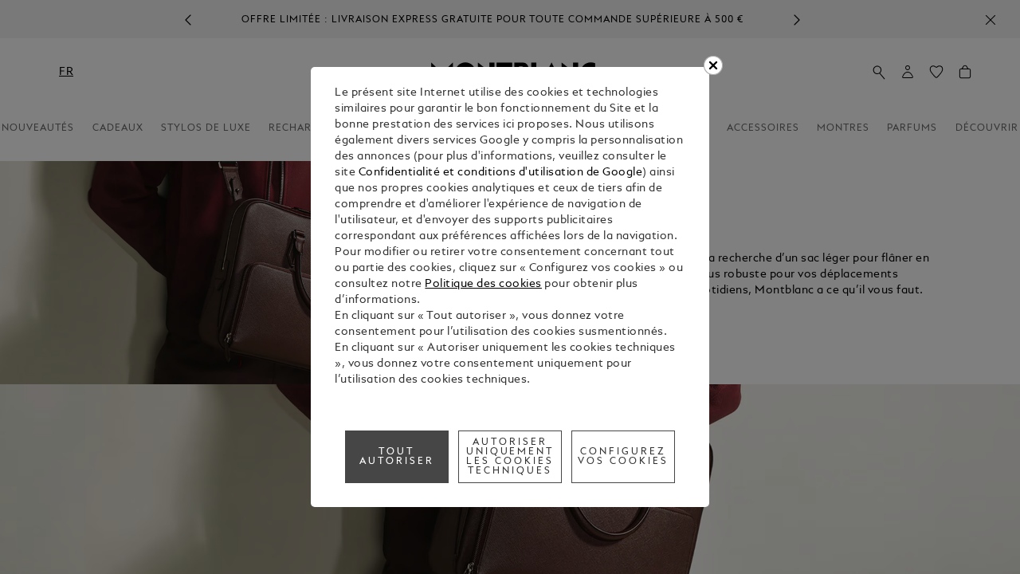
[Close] (713, 65)
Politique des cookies (483, 284)
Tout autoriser (396, 456)
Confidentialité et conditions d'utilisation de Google (501, 172)
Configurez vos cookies (623, 456)
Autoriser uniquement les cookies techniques (510, 457)
